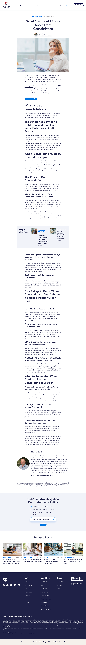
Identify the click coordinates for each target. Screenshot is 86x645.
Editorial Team (45, 606)
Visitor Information (46, 599)
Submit (43, 525)
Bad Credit (46, 557)
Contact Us (44, 581)
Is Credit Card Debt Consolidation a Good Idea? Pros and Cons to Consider (11, 561)
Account (27, 602)
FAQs (58, 588)
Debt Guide (41, 231)
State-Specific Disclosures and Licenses (10, 632)
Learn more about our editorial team (42, 475)
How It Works (28, 585)
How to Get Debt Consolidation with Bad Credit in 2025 (51, 561)
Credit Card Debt (7, 557)
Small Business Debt (69, 557)
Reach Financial (74, 584)
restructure (54, 113)
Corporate (44, 588)
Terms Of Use (45, 595)
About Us (27, 588)
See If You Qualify (30, 99)
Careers (43, 585)
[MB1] (26, 318)
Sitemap (59, 585)
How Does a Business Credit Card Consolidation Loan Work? (73, 561)
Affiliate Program (46, 609)
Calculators (60, 581)
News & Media (45, 602)
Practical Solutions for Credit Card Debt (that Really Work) (32, 560)
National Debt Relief (6, 5)
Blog (26, 599)
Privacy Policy (44, 592)
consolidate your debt (44, 184)
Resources (27, 595)
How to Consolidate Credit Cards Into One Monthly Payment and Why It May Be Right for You (43, 239)
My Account (68, 5)
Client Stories (28, 592)
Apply (26, 581)
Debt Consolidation (37, 16)
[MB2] (36, 336)
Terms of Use (74, 628)
